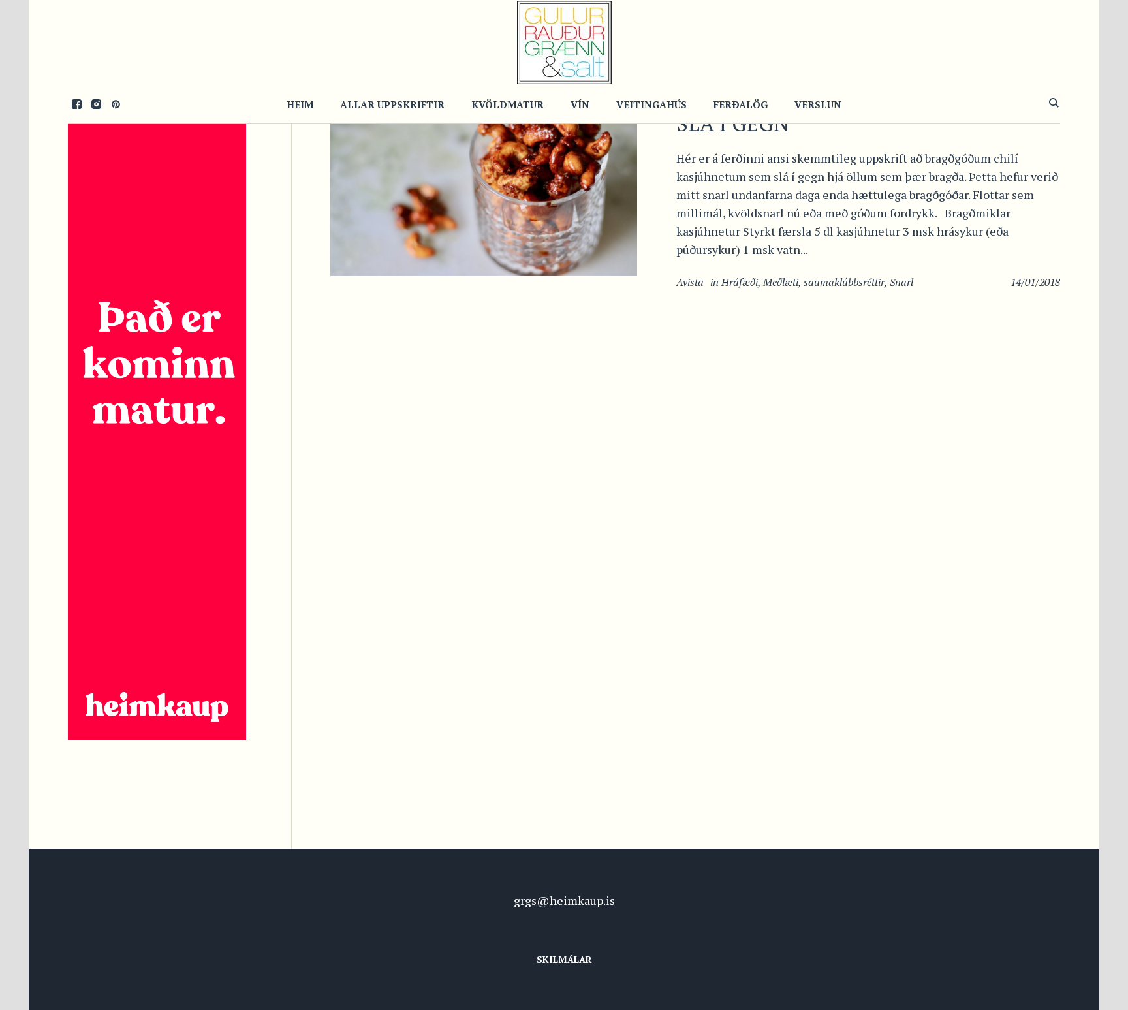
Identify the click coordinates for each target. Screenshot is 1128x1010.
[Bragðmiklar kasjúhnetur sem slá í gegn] (483, 172)
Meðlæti (780, 282)
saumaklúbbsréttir (844, 282)
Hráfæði (739, 282)
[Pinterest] (115, 103)
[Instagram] (95, 103)
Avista (690, 282)
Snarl (901, 282)
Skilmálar (564, 959)
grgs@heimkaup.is (564, 900)
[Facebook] (76, 103)
